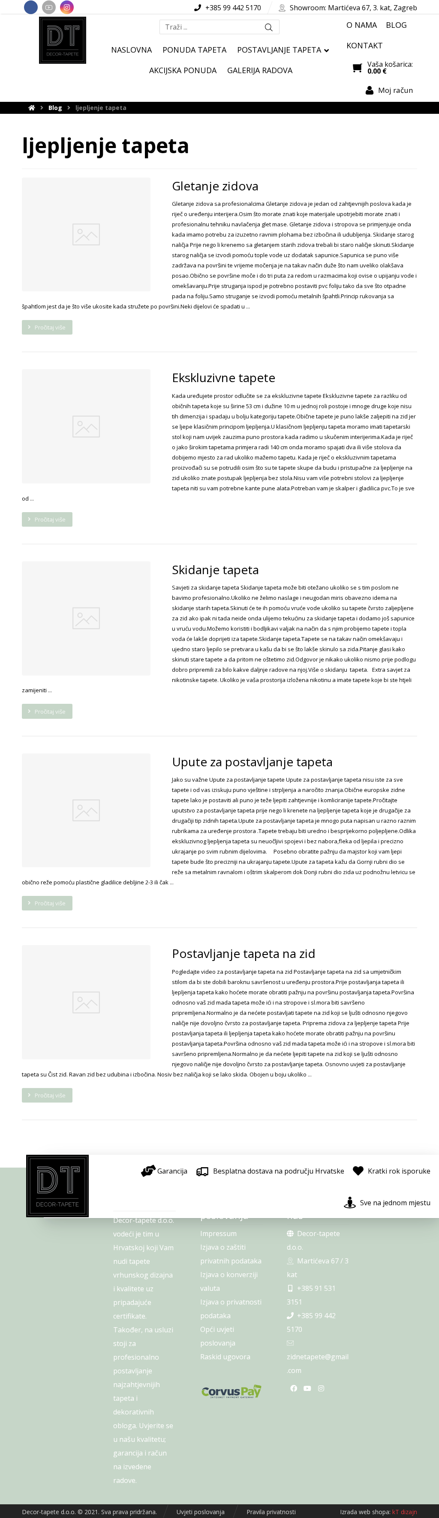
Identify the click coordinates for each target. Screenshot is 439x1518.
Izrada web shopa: (365, 1512)
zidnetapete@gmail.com (318, 1363)
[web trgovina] (62, 40)
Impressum (218, 1233)
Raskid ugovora (225, 1356)
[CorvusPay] (231, 1391)
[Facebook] (31, 7)
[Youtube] (49, 7)
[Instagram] (67, 7)
